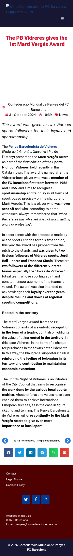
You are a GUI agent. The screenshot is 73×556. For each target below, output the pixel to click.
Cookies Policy (15, 485)
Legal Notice (14, 479)
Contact (11, 473)
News (63, 115)
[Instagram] (45, 499)
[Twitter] (26, 499)
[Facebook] (36, 499)
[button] (8, 452)
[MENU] (62, 18)
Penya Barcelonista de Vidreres (33, 146)
